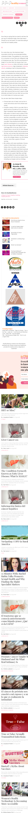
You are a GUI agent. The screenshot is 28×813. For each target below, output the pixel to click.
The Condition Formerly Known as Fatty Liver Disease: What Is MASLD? (14, 473)
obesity (3, 68)
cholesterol (21, 20)
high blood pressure (7, 66)
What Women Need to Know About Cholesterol (18, 221)
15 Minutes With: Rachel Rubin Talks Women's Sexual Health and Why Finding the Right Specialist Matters (13, 579)
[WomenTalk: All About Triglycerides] (6, 234)
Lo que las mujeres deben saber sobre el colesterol (17, 227)
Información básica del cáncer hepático (13, 507)
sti (2, 745)
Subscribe (18, 14)
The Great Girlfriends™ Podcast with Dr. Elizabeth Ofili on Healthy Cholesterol (18, 252)
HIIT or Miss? (8, 410)
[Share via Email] (21, 25)
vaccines (3, 777)
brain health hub (7, 11)
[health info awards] (15, 316)
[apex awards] (15, 279)
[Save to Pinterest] (23, 23)
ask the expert (9, 199)
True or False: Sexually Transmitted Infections (13, 735)
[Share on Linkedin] (25, 23)
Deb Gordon (6, 551)
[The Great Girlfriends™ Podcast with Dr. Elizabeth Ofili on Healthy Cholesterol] (6, 252)
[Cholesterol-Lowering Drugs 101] (6, 240)
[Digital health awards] (15, 263)
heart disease (8, 64)
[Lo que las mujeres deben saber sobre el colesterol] (6, 228)
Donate (17, 17)
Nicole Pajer (6, 594)
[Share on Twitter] (20, 23)
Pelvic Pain (8, 333)
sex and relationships (7, 670)
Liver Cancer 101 (9, 439)
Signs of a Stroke (19, 330)
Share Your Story (7, 17)
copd (2, 553)
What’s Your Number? (16, 245)
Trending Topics (7, 329)
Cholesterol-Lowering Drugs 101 (18, 239)
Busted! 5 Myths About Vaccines (12, 767)
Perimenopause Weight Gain (12, 335)
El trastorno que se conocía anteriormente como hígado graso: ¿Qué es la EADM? (14, 619)
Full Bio (16, 176)
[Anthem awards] (15, 297)
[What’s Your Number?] (6, 246)
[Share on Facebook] (17, 23)
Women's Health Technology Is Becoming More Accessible (14, 801)
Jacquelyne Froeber (8, 417)
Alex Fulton (6, 484)
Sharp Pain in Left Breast (8, 330)
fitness (3, 419)
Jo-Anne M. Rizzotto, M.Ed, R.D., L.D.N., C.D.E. (19, 166)
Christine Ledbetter (7, 669)
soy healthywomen (19, 11)
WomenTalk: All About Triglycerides (16, 233)
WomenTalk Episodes (8, 14)
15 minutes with (5, 596)
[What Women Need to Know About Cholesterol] (6, 222)
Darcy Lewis (6, 448)
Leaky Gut (9, 332)
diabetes (25, 66)
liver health (4, 450)
